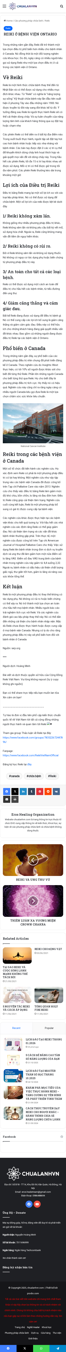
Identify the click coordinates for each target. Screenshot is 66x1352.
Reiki (47, 20)
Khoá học (46, 1327)
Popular (49, 1028)
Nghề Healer (33, 1327)
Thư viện (57, 1333)
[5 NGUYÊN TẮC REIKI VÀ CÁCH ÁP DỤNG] (17, 995)
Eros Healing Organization (33, 814)
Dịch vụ (35, 1333)
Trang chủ (20, 1327)
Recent (16, 1028)
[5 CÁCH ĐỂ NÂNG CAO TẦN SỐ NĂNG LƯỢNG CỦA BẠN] (13, 1060)
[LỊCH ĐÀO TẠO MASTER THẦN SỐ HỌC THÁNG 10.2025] (13, 1075)
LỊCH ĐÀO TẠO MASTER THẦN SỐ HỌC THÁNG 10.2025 (41, 1074)
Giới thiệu (33, 1338)
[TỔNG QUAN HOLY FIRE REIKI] (48, 995)
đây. (29, 764)
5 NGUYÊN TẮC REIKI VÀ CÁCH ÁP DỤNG (16, 1008)
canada (15, 776)
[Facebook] (6, 791)
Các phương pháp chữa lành (28, 20)
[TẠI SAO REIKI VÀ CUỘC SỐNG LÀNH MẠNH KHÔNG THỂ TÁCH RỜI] (17, 955)
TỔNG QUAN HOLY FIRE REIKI (46, 1008)
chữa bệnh (35, 776)
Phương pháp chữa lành (17, 1333)
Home (9, 20)
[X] (14, 791)
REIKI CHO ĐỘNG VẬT (48, 949)
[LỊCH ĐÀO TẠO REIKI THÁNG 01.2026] (13, 1044)
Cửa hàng (46, 1333)
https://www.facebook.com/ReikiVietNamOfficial (30, 755)
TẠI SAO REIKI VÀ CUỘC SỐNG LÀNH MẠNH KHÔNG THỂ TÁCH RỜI (15, 972)
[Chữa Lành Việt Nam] (23, 6)
